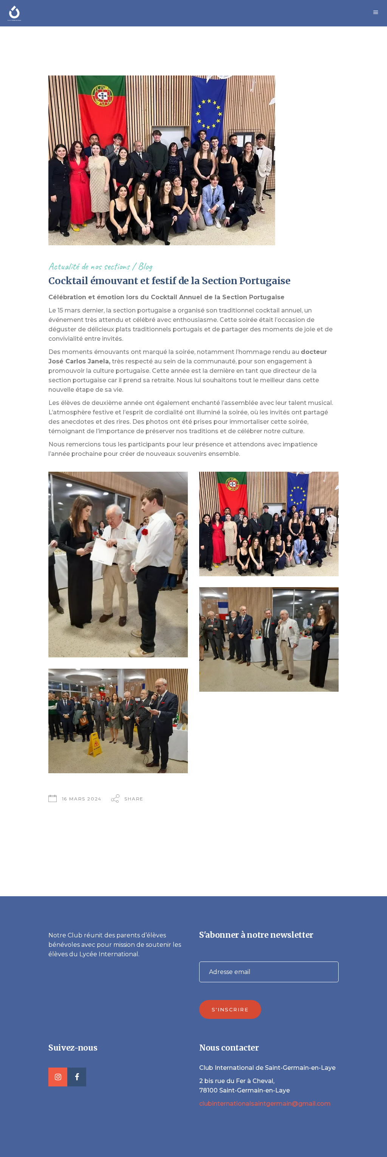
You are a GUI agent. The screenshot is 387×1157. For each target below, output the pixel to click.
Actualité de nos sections (89, 266)
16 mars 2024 (82, 799)
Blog (145, 266)
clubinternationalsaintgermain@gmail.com (265, 1103)
